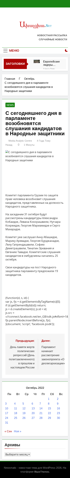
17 (6, 413)
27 (33, 417)
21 (40, 413)
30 (58, 417)
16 (58, 408)
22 (49, 413)
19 (23, 413)
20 (33, 413)
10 (6, 408)
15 (49, 408)
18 (15, 413)
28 (40, 417)
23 (58, 413)
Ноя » (17, 431)
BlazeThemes (41, 471)
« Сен (8, 431)
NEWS (10, 105)
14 (40, 408)
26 (23, 417)
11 (15, 408)
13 (33, 408)
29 (49, 417)
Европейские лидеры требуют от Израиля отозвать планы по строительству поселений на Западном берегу (52, 63)
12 (23, 408)
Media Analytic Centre (20, 140)
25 (15, 417)
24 (6, 417)
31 (6, 422)
